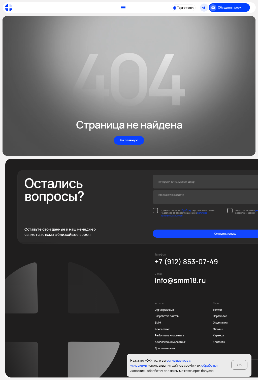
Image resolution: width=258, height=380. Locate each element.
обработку (186, 210)
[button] (229, 7)
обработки (209, 365)
